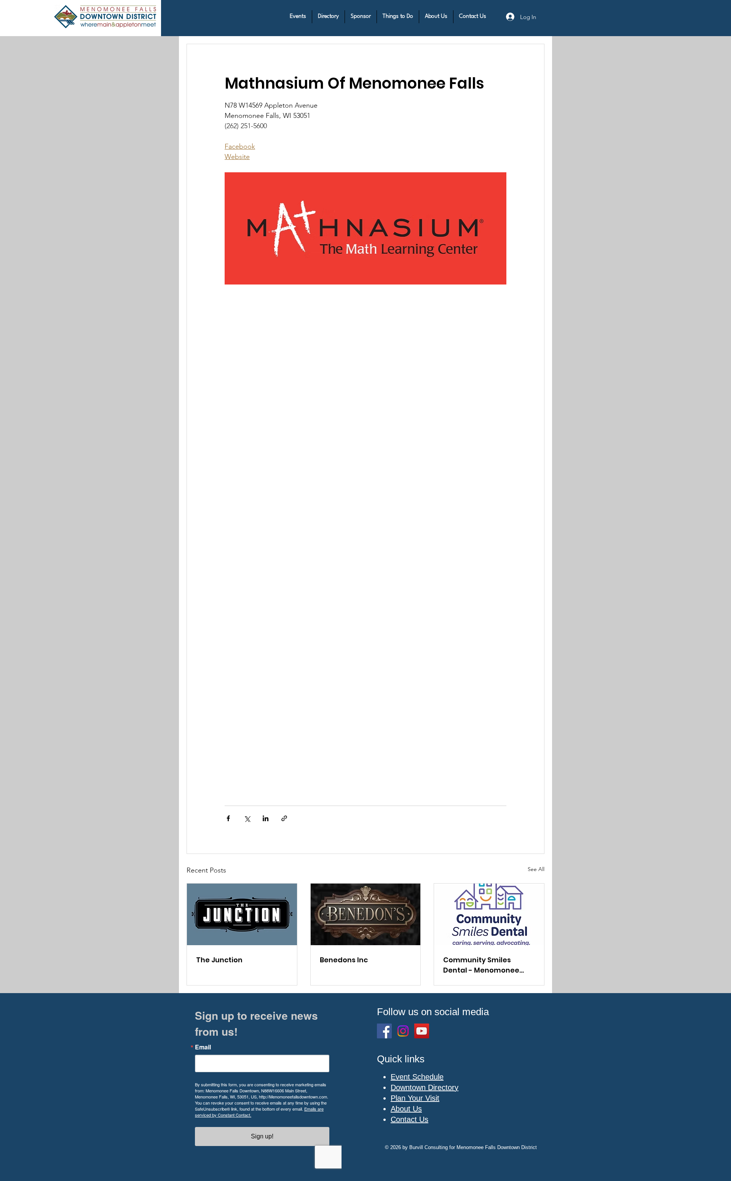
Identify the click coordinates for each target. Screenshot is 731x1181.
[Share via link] (284, 818)
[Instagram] (403, 1031)
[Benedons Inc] (366, 914)
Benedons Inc (344, 960)
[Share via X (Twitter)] (247, 818)
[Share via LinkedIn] (265, 818)
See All (536, 869)
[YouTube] (421, 1031)
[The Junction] (242, 914)
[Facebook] (384, 1031)
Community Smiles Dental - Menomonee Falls (481, 965)
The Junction (219, 960)
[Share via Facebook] (228, 818)
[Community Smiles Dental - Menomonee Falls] (489, 914)
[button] (298, 16)
